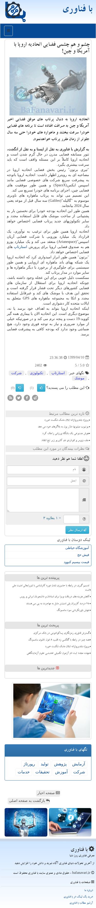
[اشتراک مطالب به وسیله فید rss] (10, 397)
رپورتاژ (29, 764)
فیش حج (83, 555)
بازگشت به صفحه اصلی (27, 801)
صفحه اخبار (46, 793)
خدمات (24, 772)
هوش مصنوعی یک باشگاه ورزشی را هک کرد (65, 433)
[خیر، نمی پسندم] (20, 388)
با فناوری (77, 10)
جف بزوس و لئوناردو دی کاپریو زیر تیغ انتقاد (65, 440)
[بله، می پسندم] (41, 388)
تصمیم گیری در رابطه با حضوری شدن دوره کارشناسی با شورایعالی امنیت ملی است (50, 588)
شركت (16, 373)
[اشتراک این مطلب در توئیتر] (18, 397)
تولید (44, 764)
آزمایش (78, 764)
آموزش (61, 772)
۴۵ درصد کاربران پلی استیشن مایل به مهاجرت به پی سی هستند (57, 604)
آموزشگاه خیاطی (77, 548)
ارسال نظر (75, 530)
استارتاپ (20, 247)
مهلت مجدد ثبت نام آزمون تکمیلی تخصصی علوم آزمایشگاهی (58, 653)
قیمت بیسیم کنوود (76, 562)
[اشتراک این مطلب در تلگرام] (35, 397)
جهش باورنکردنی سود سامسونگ (73, 610)
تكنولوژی (36, 373)
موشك (79, 378)
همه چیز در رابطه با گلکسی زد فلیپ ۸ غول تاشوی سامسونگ (58, 640)
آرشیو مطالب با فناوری (81, 903)
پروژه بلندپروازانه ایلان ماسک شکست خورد (66, 420)
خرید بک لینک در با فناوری (78, 897)
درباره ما (88, 890)
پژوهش (60, 764)
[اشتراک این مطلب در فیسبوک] (26, 397)
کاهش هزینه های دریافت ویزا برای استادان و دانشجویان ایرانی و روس (54, 597)
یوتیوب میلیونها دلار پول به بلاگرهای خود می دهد (63, 427)
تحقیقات (42, 772)
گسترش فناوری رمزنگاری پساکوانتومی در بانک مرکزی (61, 633)
